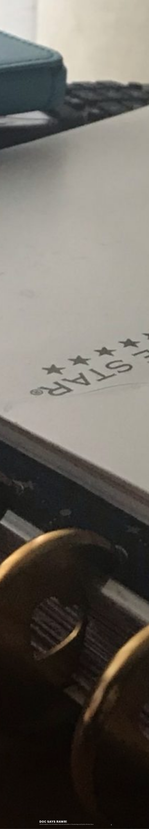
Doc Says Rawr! (53, 821)
